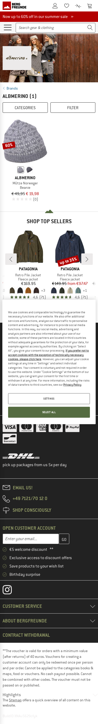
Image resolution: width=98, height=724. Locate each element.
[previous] (11, 259)
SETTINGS (49, 398)
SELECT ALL (49, 412)
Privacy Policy (72, 384)
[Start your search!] (90, 28)
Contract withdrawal (26, 635)
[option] (49, 57)
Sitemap (15, 700)
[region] (48, 362)
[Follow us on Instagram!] (11, 591)
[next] (87, 259)
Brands (12, 88)
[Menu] (7, 27)
